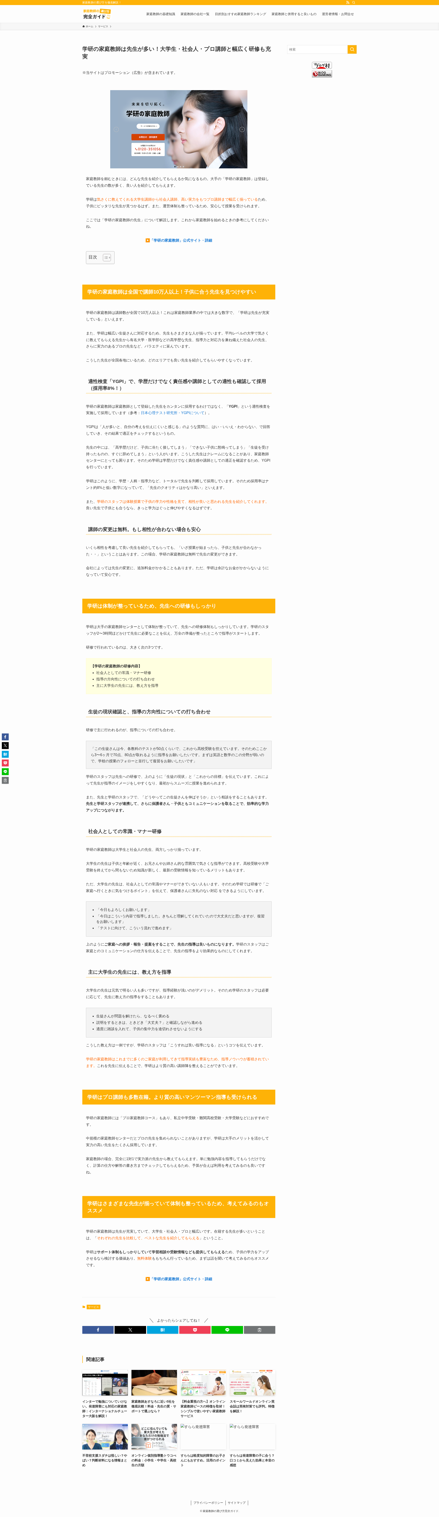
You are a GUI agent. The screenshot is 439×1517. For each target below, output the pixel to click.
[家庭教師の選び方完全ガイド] (97, 14)
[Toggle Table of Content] (104, 257)
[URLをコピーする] (259, 1330)
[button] (98, 1330)
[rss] (348, 2)
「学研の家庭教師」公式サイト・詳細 (181, 240)
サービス (93, 1307)
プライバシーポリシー (208, 1502)
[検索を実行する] (352, 49)
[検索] (354, 2)
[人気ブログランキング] (322, 76)
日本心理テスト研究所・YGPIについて (172, 413)
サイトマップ (237, 1502)
